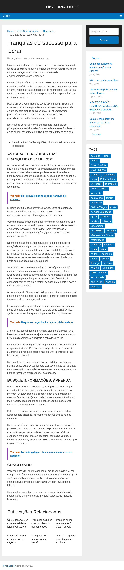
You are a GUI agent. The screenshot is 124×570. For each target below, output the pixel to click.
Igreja (94, 216)
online (94, 258)
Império (95, 221)
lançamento (97, 226)
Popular (96, 58)
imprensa (105, 216)
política (105, 258)
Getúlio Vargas (99, 207)
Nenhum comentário (38, 58)
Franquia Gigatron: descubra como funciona (66, 539)
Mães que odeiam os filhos (103, 80)
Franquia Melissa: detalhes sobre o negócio (16, 539)
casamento (109, 174)
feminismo (96, 202)
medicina (96, 244)
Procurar (104, 40)
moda (94, 249)
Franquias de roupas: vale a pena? (39, 539)
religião (95, 268)
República (107, 268)
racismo (107, 263)
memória (109, 244)
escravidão (97, 198)
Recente (96, 134)
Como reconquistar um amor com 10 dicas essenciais (101, 122)
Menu (6, 16)
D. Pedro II (110, 184)
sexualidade (97, 277)
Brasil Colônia (98, 165)
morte (103, 249)
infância (106, 221)
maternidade (97, 240)
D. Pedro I (96, 184)
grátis (113, 207)
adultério (95, 156)
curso (94, 179)
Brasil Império (98, 170)
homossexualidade (101, 212)
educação (96, 193)
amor (106, 156)
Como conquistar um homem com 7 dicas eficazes (100, 67)
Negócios (15, 58)
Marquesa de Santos (102, 235)
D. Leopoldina (107, 179)
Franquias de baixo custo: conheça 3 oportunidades (41, 523)
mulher (94, 254)
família (109, 198)
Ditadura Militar (99, 188)
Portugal (95, 263)
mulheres (107, 254)
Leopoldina (97, 230)
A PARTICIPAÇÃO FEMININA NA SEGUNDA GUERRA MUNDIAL (103, 106)
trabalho (110, 282)
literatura (111, 230)
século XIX (97, 282)
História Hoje (62, 7)
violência (96, 286)
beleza (94, 160)
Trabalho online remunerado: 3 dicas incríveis (64, 523)
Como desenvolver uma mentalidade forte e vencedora (17, 523)
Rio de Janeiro (99, 272)
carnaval (95, 174)
